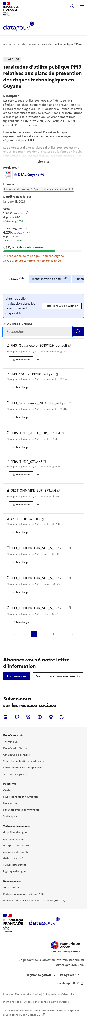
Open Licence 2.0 (30, 1015)
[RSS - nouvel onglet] (62, 717)
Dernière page (72, 634)
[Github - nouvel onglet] (51, 717)
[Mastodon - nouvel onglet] (17, 717)
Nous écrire (10, 803)
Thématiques (10, 742)
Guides (7, 790)
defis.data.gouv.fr (13, 858)
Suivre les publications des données (23, 761)
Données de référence (16, 748)
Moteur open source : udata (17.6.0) (23, 894)
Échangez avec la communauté (21, 810)
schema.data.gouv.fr (15, 774)
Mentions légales (12, 1002)
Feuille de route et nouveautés (20, 797)
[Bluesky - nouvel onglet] (28, 717)
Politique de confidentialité (58, 994)
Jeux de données (26, 44)
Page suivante (63, 634)
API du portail (11, 887)
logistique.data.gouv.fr (16, 871)
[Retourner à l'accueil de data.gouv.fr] (18, 26)
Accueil (7, 44)
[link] (21, 359)
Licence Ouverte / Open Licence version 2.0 (38, 189)
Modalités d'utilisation (28, 994)
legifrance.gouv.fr (39, 975)
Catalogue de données (16, 755)
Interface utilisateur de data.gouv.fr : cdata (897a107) (34, 900)
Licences (8, 994)
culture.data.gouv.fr (14, 865)
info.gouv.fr (67, 975)
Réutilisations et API (49, 278)
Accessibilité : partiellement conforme (46, 1002)
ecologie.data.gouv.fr (15, 852)
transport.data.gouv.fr (16, 845)
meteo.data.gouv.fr (14, 839)
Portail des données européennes (22, 768)
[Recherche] (72, 6)
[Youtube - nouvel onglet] (40, 717)
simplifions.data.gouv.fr (16, 832)
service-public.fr (68, 983)
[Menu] (82, 6)
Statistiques (10, 816)
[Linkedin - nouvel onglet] (6, 717)
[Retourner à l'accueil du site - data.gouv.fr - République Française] (44, 923)
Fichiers (15, 279)
